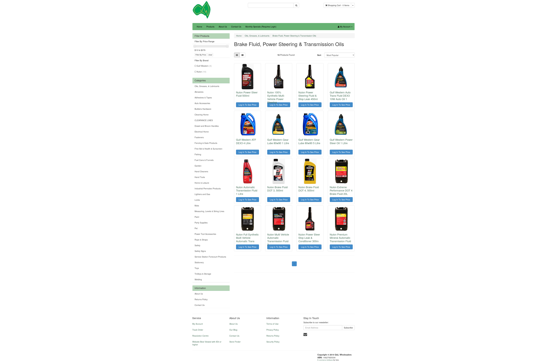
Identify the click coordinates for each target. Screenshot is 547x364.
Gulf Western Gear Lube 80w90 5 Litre (309, 141)
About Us (223, 26)
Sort (319, 55)
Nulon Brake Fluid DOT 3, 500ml (277, 188)
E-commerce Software (325, 360)
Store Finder (235, 341)
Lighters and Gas (202, 194)
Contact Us (236, 26)
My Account (197, 323)
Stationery (199, 262)
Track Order (197, 329)
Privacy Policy (272, 329)
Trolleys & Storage (203, 273)
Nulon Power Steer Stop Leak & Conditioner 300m (309, 238)
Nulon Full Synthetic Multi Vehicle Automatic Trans (247, 238)
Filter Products (202, 36)
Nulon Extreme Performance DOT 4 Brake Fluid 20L (341, 190)
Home (199, 26)
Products (210, 26)
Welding (198, 279)
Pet (196, 228)
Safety (197, 245)
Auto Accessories (202, 103)
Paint (197, 216)
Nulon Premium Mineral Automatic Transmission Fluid (340, 238)
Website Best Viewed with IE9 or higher (206, 343)
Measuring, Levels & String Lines (209, 211)
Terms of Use (272, 323)
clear (210, 54)
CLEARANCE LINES (204, 120)
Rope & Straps (201, 239)
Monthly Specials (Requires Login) (260, 26)
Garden (198, 165)
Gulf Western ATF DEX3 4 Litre (246, 141)
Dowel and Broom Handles (207, 126)
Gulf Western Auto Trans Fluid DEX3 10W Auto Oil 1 (340, 95)
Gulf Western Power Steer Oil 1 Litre (341, 141)
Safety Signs (200, 251)
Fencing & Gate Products (206, 143)
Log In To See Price (247, 104)
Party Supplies (201, 222)
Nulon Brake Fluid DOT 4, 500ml (308, 188)
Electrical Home (202, 131)
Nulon (201, 71)
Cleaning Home (202, 114)
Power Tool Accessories (205, 234)
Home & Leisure (202, 182)
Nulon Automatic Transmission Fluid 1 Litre (246, 190)
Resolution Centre (200, 335)
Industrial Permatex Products (208, 188)
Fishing (198, 154)
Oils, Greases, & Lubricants (207, 86)
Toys (197, 268)
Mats (197, 205)
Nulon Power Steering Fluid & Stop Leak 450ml (308, 95)
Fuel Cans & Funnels (204, 160)
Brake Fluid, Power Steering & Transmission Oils (294, 35)
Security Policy (272, 341)
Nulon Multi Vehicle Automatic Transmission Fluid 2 (278, 239)
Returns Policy (201, 299)
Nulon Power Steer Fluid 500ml (247, 93)
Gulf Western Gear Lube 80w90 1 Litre (278, 141)
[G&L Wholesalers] (201, 9)
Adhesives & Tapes (203, 97)
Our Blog (233, 329)
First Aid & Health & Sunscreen (208, 148)
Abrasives (199, 91)
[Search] (296, 5)
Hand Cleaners (201, 171)
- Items (338, 5)
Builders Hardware (203, 108)
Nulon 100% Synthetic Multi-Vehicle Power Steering (276, 97)
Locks (197, 199)
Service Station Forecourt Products (210, 256)
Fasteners (199, 137)
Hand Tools (200, 177)
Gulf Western (204, 65)
